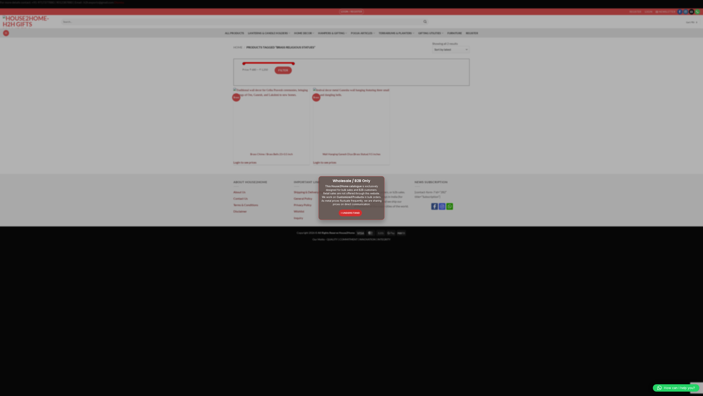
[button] (676, 388)
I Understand (350, 212)
